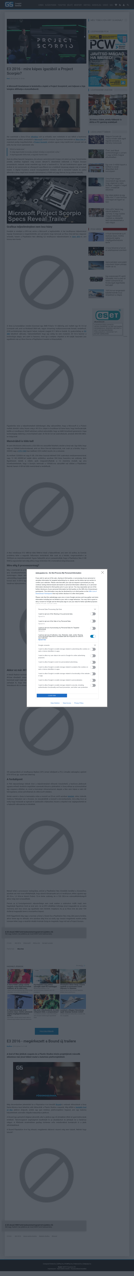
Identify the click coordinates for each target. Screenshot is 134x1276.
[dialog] (67, 638)
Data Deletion (55, 703)
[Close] (103, 573)
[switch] (93, 613)
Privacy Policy (78, 703)
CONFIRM (52, 695)
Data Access (67, 703)
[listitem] (67, 609)
